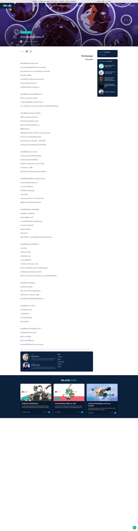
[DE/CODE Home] (7, 6)
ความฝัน (59, 366)
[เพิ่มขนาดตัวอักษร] (125, 6)
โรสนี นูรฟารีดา (27, 41)
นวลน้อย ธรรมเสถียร (26, 412)
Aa (122, 5)
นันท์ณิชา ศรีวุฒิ (35, 365)
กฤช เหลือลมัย (58, 412)
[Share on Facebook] (26, 51)
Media (92, 6)
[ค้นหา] (115, 5)
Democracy (48, 6)
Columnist (59, 356)
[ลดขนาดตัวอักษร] (119, 6)
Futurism (36, 6)
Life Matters (80, 6)
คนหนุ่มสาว (59, 364)
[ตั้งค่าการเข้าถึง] (134, 527)
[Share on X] (30, 51)
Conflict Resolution (64, 6)
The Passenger (60, 361)
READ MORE (45, 412)
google (59, 359)
